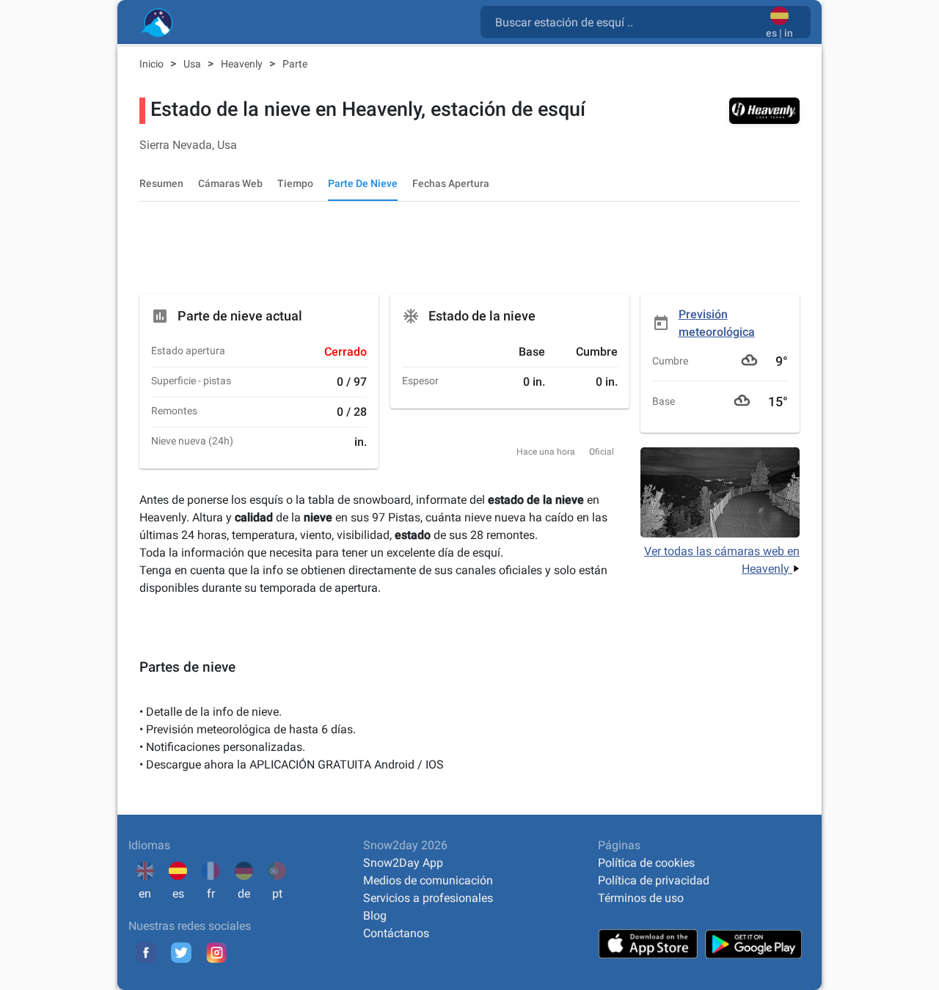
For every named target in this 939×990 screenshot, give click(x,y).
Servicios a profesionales (428, 898)
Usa (193, 64)
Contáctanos (396, 933)
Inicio (152, 64)
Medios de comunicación (428, 880)
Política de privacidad (653, 880)
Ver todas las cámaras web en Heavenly (722, 560)
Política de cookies (646, 863)
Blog (375, 916)
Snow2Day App (403, 863)
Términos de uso (641, 898)
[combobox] (626, 21)
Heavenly (243, 64)
